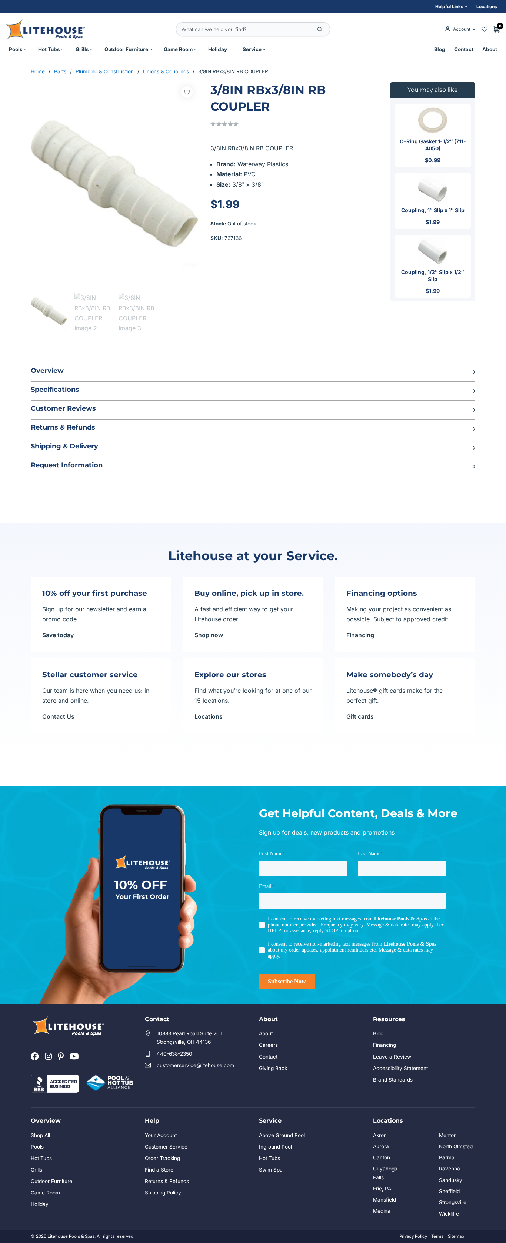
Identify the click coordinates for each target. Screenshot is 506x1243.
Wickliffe (449, 1214)
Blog (439, 49)
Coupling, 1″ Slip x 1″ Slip (433, 210)
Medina (381, 1211)
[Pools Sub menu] (25, 49)
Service (252, 49)
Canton (381, 1157)
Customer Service (166, 1147)
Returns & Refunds (167, 1181)
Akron (380, 1135)
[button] (253, 372)
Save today (58, 635)
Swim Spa (271, 1170)
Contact (463, 49)
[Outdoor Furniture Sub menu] (150, 49)
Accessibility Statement (400, 1068)
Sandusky (450, 1180)
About (489, 49)
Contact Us (58, 716)
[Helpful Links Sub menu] (466, 6)
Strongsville (452, 1202)
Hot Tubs (49, 49)
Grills (82, 49)
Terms (437, 1236)
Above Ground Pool (282, 1135)
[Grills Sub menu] (91, 49)
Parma (447, 1157)
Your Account (161, 1135)
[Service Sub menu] (264, 49)
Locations (486, 6)
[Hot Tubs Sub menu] (62, 49)
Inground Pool (275, 1147)
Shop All (40, 1135)
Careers (268, 1045)
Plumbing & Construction (105, 71)
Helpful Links (449, 6)
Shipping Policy (163, 1193)
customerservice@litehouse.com (195, 1065)
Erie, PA (382, 1189)
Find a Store (159, 1170)
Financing (360, 635)
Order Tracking (162, 1158)
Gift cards (360, 716)
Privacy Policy (413, 1236)
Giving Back (273, 1068)
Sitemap (456, 1236)
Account (461, 29)
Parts (60, 71)
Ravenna (449, 1169)
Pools (16, 49)
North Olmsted (456, 1146)
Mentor (447, 1135)
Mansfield (384, 1200)
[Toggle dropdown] (474, 29)
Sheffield (449, 1191)
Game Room (178, 49)
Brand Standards (393, 1080)
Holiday (217, 49)
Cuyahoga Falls (385, 1173)
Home (38, 71)
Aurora (381, 1146)
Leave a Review (392, 1057)
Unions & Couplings (166, 71)
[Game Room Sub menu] (195, 49)
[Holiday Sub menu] (229, 49)
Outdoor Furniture (126, 49)
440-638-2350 (174, 1054)
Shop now (208, 635)
